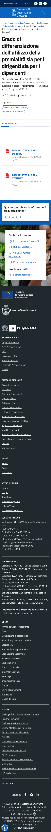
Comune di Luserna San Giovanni (24, 12)
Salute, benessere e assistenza (16, 434)
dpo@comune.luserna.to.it (20, 613)
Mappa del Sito (9, 699)
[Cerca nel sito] (43, 12)
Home (4, 23)
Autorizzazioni (8, 403)
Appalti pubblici (9, 398)
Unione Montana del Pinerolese (16, 728)
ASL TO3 (6, 737)
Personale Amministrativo (14, 365)
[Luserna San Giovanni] (14, 12)
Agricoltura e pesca (11, 385)
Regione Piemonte (10, 3)
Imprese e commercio (12, 425)
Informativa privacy (11, 671)
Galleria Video (8, 506)
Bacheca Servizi (9, 662)
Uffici (4, 351)
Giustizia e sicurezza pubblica (15, 421)
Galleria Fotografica (11, 501)
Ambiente (6, 389)
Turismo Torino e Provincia (14, 750)
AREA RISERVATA (25, 827)
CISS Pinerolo (8, 746)
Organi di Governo (10, 342)
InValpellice (7, 764)
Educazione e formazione (13, 416)
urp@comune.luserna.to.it (20, 542)
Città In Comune (24, 814)
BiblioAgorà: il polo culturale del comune (20, 714)
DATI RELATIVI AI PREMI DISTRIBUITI (25, 152)
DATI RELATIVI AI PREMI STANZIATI (25, 176)
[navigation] (5, 12)
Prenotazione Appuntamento (15, 649)
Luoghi (5, 492)
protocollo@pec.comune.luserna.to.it (25, 539)
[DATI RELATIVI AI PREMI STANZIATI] (7, 175)
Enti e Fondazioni (10, 360)
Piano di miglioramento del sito (16, 640)
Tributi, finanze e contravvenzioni (17, 439)
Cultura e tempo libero (12, 412)
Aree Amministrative (11, 347)
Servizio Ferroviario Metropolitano (17, 759)
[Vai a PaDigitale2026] (19, 328)
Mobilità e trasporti (10, 430)
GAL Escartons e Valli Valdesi (15, 732)
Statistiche (7, 694)
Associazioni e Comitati (12, 510)
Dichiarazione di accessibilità (15, 635)
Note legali (7, 676)
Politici (5, 369)
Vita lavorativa (8, 448)
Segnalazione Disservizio (13, 653)
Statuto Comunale (10, 667)
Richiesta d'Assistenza (12, 658)
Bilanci (5, 631)
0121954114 (11, 528)
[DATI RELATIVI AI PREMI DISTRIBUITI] (7, 150)
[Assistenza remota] (34, 814)
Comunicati (7, 472)
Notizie (5, 463)
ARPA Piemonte (9, 755)
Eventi (5, 488)
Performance (42, 23)
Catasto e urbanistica (12, 407)
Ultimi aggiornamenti (11, 690)
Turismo (5, 443)
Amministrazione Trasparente (21, 23)
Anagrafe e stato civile (12, 394)
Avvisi (4, 468)
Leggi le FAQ (7, 644)
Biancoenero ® (27, 821)
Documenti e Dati (10, 356)
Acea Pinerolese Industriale (14, 741)
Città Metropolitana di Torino (15, 723)
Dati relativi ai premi (13, 25)
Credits (5, 685)
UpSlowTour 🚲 (9, 773)
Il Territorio (6, 497)
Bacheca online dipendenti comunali (19, 768)
